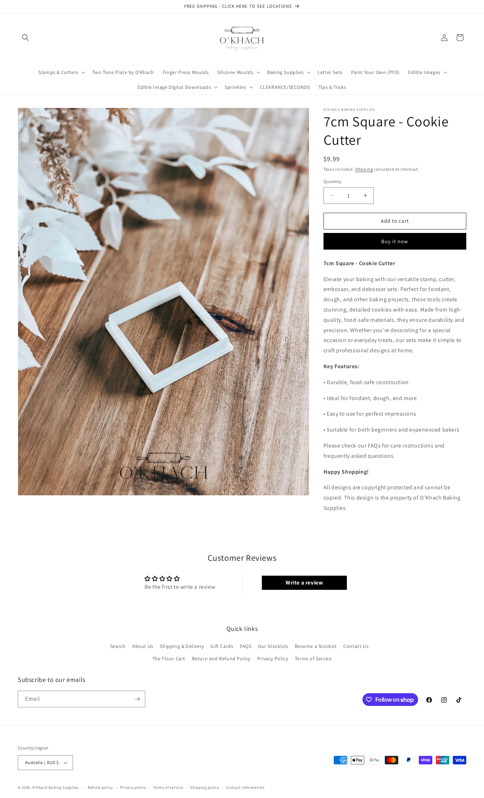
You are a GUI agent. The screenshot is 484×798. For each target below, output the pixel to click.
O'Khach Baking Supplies (55, 787)
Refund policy (100, 787)
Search (118, 646)
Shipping (364, 169)
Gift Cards (221, 646)
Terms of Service (313, 658)
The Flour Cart (168, 658)
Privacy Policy (272, 658)
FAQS (245, 646)
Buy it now (394, 241)
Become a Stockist (316, 646)
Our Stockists (273, 646)
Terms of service (168, 787)
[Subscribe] (137, 699)
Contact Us (355, 646)
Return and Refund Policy (221, 658)
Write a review (304, 582)
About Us (142, 646)
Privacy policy (133, 787)
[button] (25, 37)
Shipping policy (204, 787)
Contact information (245, 787)
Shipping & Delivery (182, 646)
